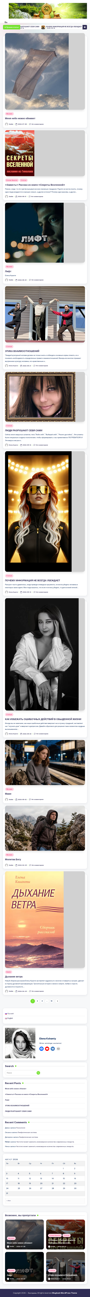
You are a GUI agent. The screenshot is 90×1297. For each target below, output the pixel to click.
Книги (8, 972)
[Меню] (6, 22)
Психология (20, 1128)
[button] (57, 1001)
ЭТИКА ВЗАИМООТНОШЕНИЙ (22, 351)
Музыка (9, 114)
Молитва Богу (13, 859)
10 (51, 1001)
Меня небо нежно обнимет (20, 118)
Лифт (8, 271)
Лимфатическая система (27, 1132)
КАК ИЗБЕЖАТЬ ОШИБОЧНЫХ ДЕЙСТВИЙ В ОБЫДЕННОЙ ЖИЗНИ (43, 719)
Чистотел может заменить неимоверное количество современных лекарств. (45, 1142)
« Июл (9, 1200)
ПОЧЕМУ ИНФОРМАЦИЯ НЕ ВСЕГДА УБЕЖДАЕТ (32, 580)
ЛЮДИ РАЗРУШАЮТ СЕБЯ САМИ (23, 430)
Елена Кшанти (11, 180)
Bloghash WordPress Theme (64, 1293)
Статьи (23, 180)
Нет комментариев (38, 124)
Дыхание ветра (13, 976)
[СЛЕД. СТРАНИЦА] (57, 1001)
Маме (8, 793)
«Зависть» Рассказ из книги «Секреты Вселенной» (35, 184)
